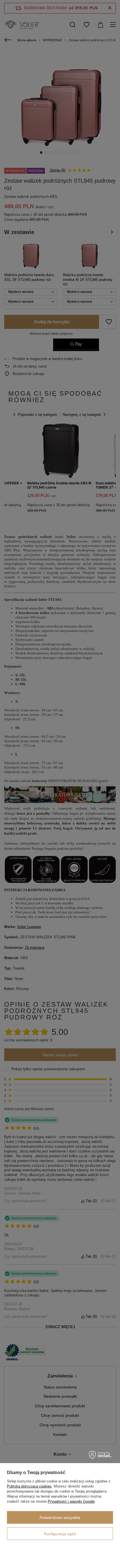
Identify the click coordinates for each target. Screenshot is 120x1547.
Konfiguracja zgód (60, 1534)
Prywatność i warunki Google (71, 1501)
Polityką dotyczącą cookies (29, 1486)
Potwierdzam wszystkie (60, 1517)
